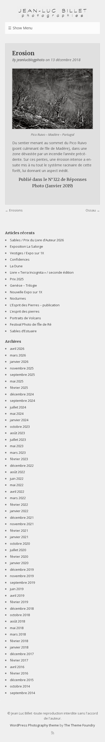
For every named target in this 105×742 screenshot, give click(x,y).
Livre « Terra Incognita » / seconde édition (42, 272)
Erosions (16, 210)
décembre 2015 (22, 680)
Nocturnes (18, 298)
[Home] (52, 12)
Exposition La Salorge (26, 246)
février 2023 (19, 459)
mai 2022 (16, 485)
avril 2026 (17, 348)
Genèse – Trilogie (23, 285)
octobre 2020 (20, 543)
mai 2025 (16, 381)
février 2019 (19, 602)
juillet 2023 (18, 439)
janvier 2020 (19, 563)
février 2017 (19, 660)
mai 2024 (16, 413)
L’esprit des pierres (25, 311)
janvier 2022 (19, 511)
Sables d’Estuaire (23, 331)
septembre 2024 (22, 400)
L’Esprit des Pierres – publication (35, 305)
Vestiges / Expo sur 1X (27, 253)
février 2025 (19, 387)
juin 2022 (16, 478)
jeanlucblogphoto (31, 59)
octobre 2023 (20, 426)
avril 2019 (17, 595)
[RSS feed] (52, 733)
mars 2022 (18, 498)
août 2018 (17, 621)
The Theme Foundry (79, 725)
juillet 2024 (18, 407)
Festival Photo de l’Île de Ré (30, 324)
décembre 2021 (22, 517)
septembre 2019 (22, 582)
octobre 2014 (20, 686)
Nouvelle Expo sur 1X (26, 292)
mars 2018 (18, 634)
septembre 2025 (22, 374)
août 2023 (17, 433)
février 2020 (19, 556)
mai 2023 (16, 446)
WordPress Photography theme (34, 725)
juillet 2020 (18, 550)
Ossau (91, 210)
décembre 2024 (22, 394)
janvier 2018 (19, 647)
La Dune (16, 266)
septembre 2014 (22, 693)
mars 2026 (18, 355)
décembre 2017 (22, 654)
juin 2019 (16, 589)
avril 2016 (17, 667)
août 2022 (17, 472)
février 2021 (19, 530)
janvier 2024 (19, 420)
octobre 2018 (20, 615)
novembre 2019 (22, 576)
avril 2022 (17, 491)
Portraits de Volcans (25, 318)
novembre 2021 (22, 524)
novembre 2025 (22, 368)
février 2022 (19, 504)
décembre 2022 (22, 465)
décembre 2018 (22, 608)
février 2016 (19, 673)
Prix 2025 (17, 279)
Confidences (20, 259)
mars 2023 (18, 452)
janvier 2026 (19, 361)
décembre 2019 (22, 569)
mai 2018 (16, 628)
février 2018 (19, 641)
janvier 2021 (19, 537)
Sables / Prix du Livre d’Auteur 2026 (37, 240)
